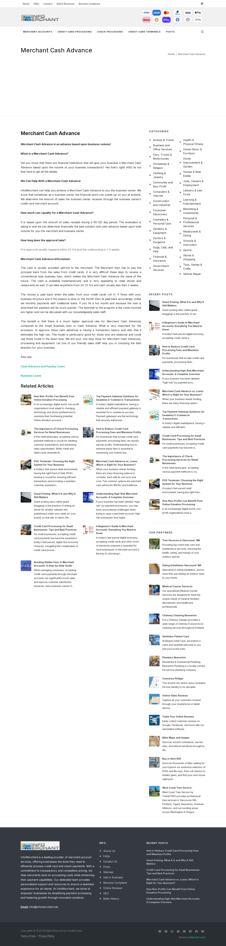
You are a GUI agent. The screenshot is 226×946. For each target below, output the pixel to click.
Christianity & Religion (161, 166)
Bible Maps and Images (175, 737)
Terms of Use (28, 936)
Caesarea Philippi (172, 678)
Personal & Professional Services (191, 222)
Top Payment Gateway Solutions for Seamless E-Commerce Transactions (183, 415)
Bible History (111, 898)
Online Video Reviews (175, 695)
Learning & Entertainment (192, 201)
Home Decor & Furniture (192, 151)
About (26, 3)
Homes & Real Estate (192, 173)
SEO (106, 893)
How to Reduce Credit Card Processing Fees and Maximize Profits (180, 350)
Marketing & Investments (190, 211)
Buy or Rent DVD (171, 758)
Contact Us (110, 861)
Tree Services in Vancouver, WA (181, 540)
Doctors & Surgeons (159, 240)
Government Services (161, 268)
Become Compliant (89, 3)
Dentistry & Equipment (160, 230)
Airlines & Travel (163, 140)
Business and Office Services (162, 147)
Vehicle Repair (192, 274)
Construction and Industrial (161, 203)
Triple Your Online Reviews (178, 716)
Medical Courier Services (177, 586)
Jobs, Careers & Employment (193, 183)
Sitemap (108, 872)
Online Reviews (112, 888)
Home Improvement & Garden (193, 162)
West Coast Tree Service (177, 787)
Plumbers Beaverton (174, 657)
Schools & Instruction (190, 242)
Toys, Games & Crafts (192, 266)
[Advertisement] (113, 80)
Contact (47, 3)
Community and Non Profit (163, 184)
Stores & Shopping (189, 257)
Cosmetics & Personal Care (162, 221)
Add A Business (65, 3)
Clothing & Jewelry (159, 175)
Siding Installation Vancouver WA (181, 565)
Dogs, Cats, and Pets (163, 249)
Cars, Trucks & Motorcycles (162, 156)
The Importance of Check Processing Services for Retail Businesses (180, 460)
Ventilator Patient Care (175, 636)
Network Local (197, 937)
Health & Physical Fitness (193, 142)
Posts (106, 866)
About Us (109, 851)
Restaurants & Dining (192, 233)
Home (171, 54)
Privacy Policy (46, 936)
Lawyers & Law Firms (192, 192)
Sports (187, 250)
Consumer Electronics (160, 212)
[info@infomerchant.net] (202, 3)
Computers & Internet (161, 193)
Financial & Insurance (160, 258)
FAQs (36, 3)
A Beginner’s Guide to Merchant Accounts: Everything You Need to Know (116, 530)
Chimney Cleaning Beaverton (179, 615)
